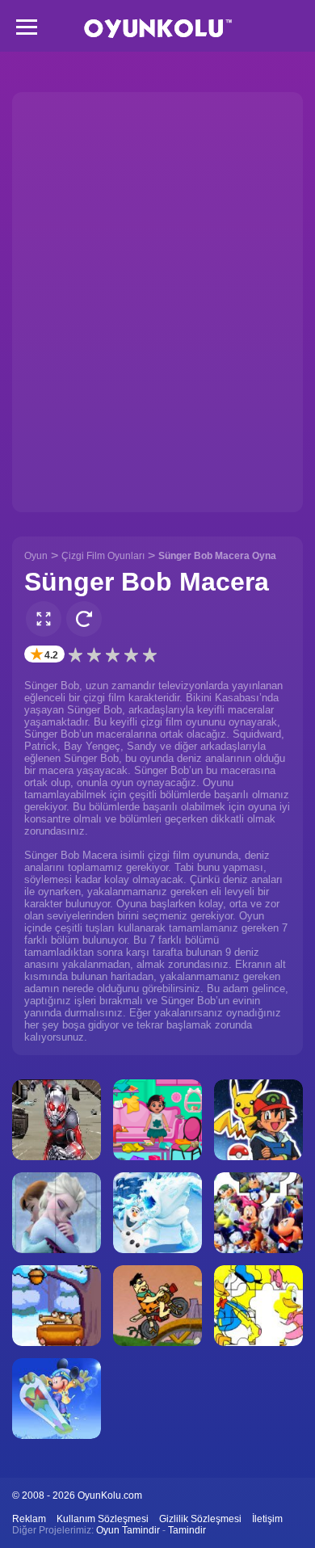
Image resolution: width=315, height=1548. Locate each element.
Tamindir (187, 1530)
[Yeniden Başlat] (84, 619)
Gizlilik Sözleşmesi (200, 1519)
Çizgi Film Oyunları (103, 556)
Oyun (36, 556)
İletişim (267, 1519)
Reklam (29, 1519)
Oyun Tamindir (128, 1530)
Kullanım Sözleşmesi (103, 1519)
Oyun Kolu (158, 29)
